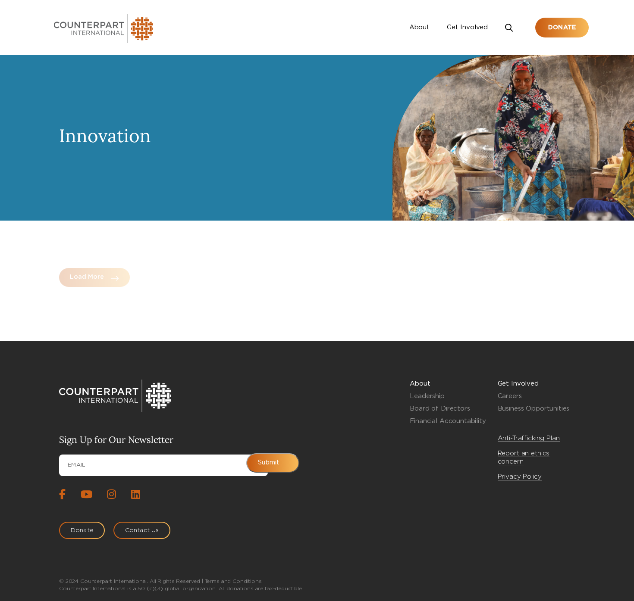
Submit (268, 463)
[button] (511, 27)
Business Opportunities (534, 408)
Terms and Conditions (233, 581)
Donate (562, 28)
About (419, 27)
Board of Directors (440, 408)
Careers (510, 396)
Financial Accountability (448, 421)
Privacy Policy (520, 476)
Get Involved (467, 27)
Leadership (427, 396)
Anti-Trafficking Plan (529, 438)
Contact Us (142, 530)
